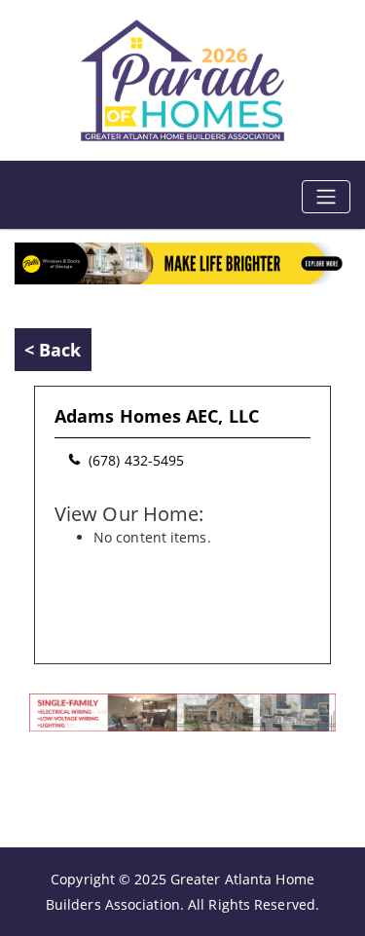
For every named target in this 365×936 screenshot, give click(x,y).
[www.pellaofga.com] (182, 261)
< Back (53, 349)
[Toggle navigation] (326, 196)
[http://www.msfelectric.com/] (182, 710)
